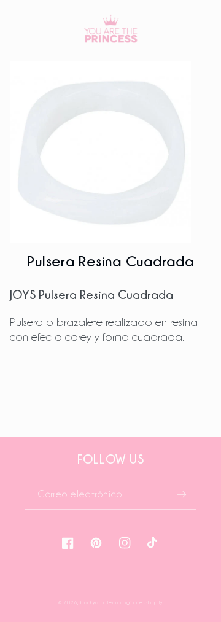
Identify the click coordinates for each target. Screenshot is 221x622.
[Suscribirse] (182, 495)
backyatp (92, 602)
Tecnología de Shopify (135, 602)
